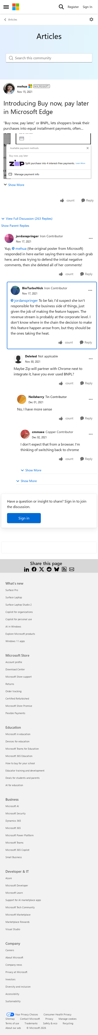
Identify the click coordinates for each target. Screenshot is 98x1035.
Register (73, 7)
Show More (16, 185)
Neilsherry (36, 397)
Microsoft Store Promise (18, 705)
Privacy (49, 1018)
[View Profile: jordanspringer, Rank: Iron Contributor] (9, 238)
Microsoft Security (15, 813)
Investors (10, 979)
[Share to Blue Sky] (56, 568)
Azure (8, 878)
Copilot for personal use (18, 619)
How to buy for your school (20, 763)
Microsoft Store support (18, 676)
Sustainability (13, 1001)
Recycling (68, 1023)
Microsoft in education (17, 734)
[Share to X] (41, 568)
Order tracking (13, 691)
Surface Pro (11, 590)
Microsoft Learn (14, 892)
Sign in (23, 518)
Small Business (13, 857)
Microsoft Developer (16, 885)
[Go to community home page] (15, 6)
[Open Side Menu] (6, 6)
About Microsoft (14, 957)
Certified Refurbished (17, 698)
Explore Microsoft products (20, 633)
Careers (9, 950)
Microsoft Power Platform (19, 835)
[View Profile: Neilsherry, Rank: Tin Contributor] (21, 399)
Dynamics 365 (13, 820)
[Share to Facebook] (34, 568)
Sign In (87, 7)
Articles (12, 19)
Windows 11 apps (15, 641)
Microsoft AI (12, 806)
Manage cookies (68, 1018)
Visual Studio (12, 929)
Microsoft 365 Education (18, 756)
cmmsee (38, 432)
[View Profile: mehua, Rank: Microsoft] (9, 88)
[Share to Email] (71, 568)
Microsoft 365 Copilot (17, 850)
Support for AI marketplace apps (23, 900)
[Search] (61, 7)
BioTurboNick (32, 288)
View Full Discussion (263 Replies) (29, 218)
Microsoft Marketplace (18, 914)
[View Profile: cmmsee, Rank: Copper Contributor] (25, 434)
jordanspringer (27, 236)
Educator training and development (24, 770)
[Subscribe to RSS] (64, 568)
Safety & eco (50, 1023)
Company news (13, 964)
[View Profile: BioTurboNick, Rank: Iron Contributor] (15, 290)
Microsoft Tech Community (20, 907)
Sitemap (10, 1018)
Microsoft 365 (13, 828)
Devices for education (17, 741)
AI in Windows (13, 626)
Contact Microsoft (30, 1018)
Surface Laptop (13, 597)
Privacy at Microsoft (16, 972)
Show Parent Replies (15, 225)
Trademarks (31, 1023)
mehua (22, 86)
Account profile (13, 662)
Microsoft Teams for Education (22, 748)
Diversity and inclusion (18, 986)
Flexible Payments (15, 713)
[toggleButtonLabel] (91, 19)
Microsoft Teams (14, 842)
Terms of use (12, 1023)
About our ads (13, 1028)
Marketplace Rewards (17, 922)
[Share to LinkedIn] (26, 568)
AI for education (14, 785)
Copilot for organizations (19, 612)
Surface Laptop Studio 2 (18, 604)
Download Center (15, 669)
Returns (9, 684)
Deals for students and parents (22, 777)
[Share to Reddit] (49, 568)
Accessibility (12, 994)
